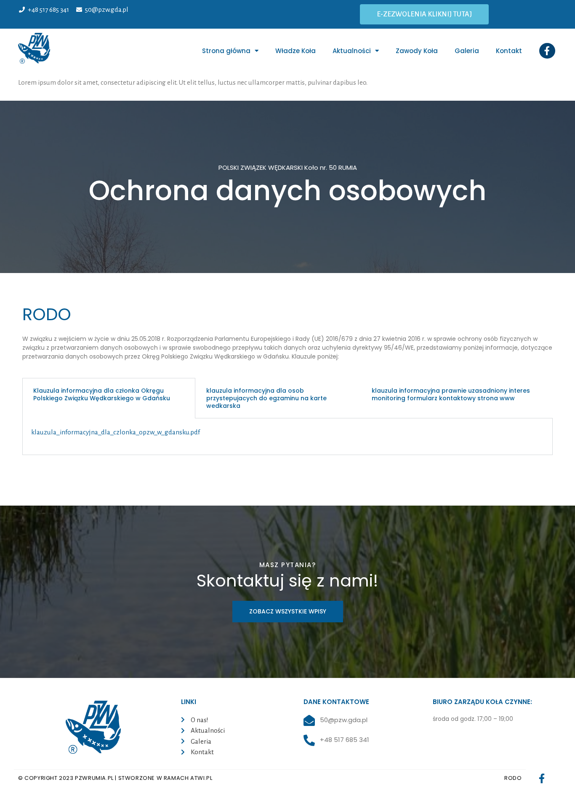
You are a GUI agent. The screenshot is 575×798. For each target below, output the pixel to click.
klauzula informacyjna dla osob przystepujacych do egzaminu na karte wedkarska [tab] (266, 398)
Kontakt (509, 50)
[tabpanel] (287, 436)
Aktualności (352, 50)
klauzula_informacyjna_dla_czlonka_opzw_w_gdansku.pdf (115, 432)
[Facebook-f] (547, 51)
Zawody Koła (417, 50)
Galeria (467, 50)
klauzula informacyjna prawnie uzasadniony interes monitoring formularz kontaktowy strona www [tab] (451, 394)
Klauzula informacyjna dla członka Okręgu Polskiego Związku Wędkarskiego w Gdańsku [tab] (101, 394)
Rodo (513, 778)
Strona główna (226, 50)
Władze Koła (295, 50)
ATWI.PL (201, 778)
